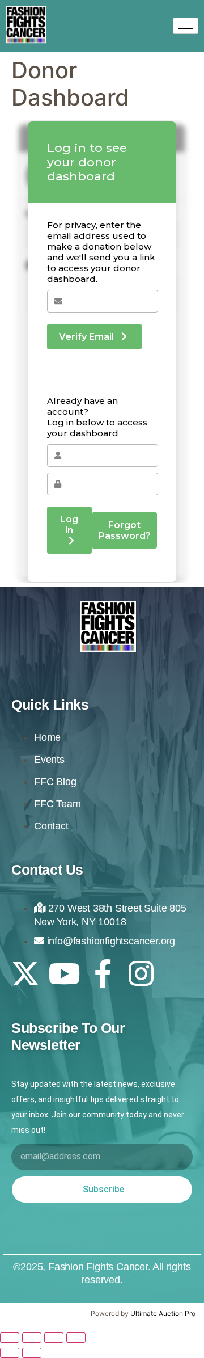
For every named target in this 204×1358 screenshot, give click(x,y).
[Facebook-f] (102, 973)
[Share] (53, 1337)
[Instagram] (141, 973)
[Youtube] (64, 973)
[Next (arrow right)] (31, 1353)
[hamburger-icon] (185, 26)
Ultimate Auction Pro (163, 1313)
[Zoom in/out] (9, 1337)
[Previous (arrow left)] (9, 1353)
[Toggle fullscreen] (31, 1337)
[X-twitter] (25, 973)
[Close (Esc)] (76, 1337)
